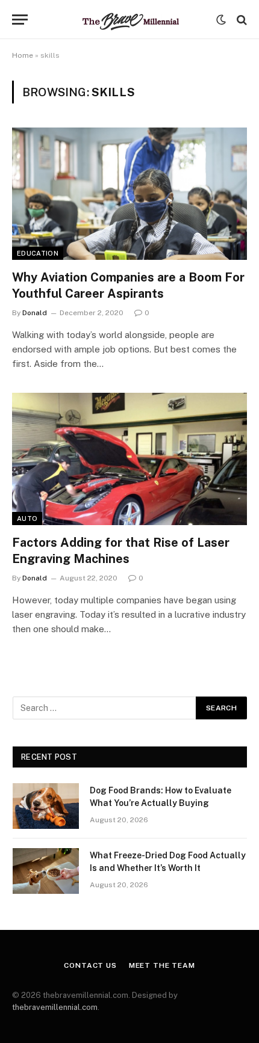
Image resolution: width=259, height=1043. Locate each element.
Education (37, 253)
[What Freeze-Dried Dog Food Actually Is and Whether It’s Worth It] (46, 871)
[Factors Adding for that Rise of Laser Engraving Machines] (129, 459)
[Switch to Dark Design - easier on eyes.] (221, 19)
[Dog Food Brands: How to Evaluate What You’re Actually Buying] (46, 806)
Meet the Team (162, 965)
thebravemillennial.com (55, 1007)
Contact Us (90, 965)
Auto (27, 518)
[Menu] (20, 19)
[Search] (240, 19)
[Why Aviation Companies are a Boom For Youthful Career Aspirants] (129, 193)
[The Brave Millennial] (130, 19)
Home (22, 55)
